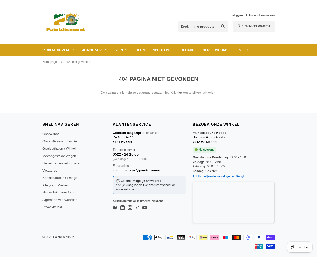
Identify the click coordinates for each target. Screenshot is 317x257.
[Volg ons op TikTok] (137, 207)
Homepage (49, 62)
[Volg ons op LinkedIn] (122, 207)
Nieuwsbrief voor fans (58, 192)
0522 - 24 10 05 (126, 154)
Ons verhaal (51, 134)
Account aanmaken (262, 15)
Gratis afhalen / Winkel (59, 148)
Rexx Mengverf (56, 50)
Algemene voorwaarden (60, 200)
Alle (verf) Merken (55, 185)
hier (179, 92)
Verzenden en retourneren (61, 163)
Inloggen (237, 15)
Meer (243, 50)
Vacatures (49, 170)
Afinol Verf (93, 50)
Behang (188, 50)
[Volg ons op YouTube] (144, 207)
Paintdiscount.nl (64, 237)
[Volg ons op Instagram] (130, 207)
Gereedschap (215, 50)
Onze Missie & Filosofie (59, 141)
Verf (120, 50)
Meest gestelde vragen (59, 156)
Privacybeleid (52, 207)
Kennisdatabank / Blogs (59, 178)
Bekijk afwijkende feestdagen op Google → (221, 176)
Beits (140, 50)
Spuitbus (161, 50)
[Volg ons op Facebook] (115, 207)
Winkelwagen (257, 26)
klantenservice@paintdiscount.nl (139, 170)
